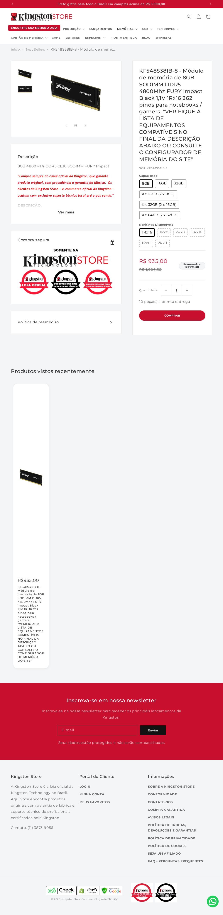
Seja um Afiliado (164, 853)
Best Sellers (35, 49)
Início (15, 49)
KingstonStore (71, 899)
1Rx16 (147, 232)
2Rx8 (180, 232)
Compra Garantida (166, 810)
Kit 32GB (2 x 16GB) (159, 205)
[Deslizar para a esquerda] (66, 125)
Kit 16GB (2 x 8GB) (158, 194)
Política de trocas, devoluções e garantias (172, 827)
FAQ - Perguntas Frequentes (175, 861)
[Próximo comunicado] (210, 4)
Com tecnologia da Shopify (99, 899)
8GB (146, 183)
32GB (179, 183)
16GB (162, 183)
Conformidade (162, 794)
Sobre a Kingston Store (171, 787)
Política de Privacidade (171, 838)
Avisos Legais (161, 817)
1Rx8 (164, 232)
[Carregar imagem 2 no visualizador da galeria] (25, 89)
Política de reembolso (38, 322)
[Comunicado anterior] (12, 4)
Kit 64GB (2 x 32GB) (159, 215)
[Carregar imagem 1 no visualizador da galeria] (25, 74)
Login (84, 787)
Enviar (153, 730)
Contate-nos (160, 802)
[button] (73, 29)
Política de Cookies (167, 846)
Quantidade (148, 290)
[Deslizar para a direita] (85, 125)
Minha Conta (92, 794)
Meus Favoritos (94, 802)
